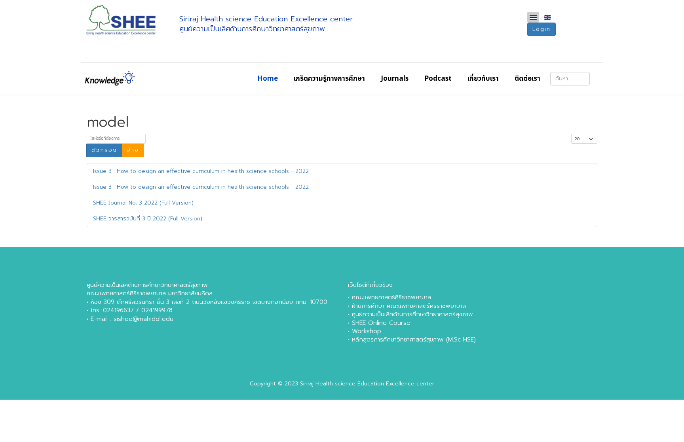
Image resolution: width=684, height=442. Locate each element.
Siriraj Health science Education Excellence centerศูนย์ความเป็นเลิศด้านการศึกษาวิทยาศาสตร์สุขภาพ (266, 23)
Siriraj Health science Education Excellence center (367, 383)
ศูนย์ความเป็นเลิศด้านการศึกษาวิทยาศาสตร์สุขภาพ (412, 314)
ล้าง (133, 150)
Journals (394, 79)
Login (541, 29)
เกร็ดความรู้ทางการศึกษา (329, 79)
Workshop (366, 331)
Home (267, 79)
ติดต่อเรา (527, 79)
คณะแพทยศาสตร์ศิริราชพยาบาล (391, 297)
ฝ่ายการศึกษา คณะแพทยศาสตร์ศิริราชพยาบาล (409, 306)
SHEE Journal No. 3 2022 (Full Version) (143, 203)
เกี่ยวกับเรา (483, 79)
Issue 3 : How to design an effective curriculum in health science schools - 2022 (201, 171)
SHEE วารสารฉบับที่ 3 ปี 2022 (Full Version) (147, 218)
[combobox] (570, 78)
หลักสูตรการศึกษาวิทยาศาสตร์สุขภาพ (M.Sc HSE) (414, 339)
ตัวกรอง (104, 150)
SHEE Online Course (381, 323)
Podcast (438, 79)
